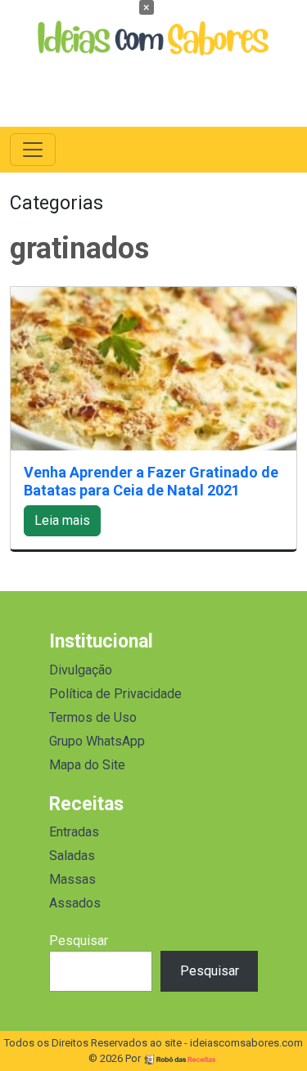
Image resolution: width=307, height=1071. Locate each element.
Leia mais (62, 520)
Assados (75, 903)
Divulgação (80, 670)
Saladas (72, 855)
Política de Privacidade (115, 693)
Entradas (74, 832)
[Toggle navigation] (33, 149)
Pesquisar (78, 940)
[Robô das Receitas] (180, 1058)
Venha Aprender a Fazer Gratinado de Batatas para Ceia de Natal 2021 (151, 481)
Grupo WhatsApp (97, 741)
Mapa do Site (87, 765)
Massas (72, 879)
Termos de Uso (93, 717)
